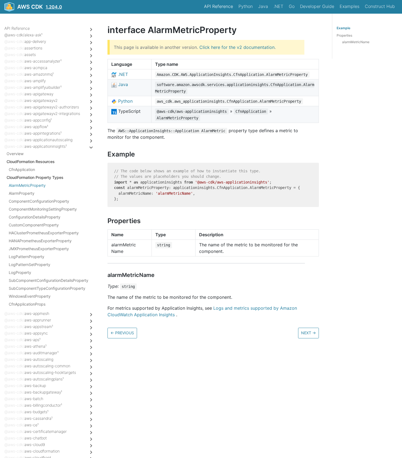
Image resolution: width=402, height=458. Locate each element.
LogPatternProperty (26, 256)
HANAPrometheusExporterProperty (40, 240)
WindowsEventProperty (30, 296)
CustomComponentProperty (34, 225)
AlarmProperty (21, 193)
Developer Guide (317, 6)
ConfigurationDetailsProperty (34, 217)
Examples (349, 6)
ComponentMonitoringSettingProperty (43, 209)
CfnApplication (22, 169)
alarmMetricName (355, 42)
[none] (104, 30)
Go (292, 6)
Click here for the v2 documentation (237, 47)
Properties (344, 35)
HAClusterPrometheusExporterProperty (44, 233)
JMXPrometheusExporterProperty (39, 248)
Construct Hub (380, 6)
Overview (15, 153)
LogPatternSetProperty (29, 264)
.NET (278, 6)
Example (343, 28)
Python (245, 6)
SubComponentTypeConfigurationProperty (47, 288)
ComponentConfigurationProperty (39, 201)
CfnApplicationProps (27, 304)
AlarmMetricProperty (27, 185)
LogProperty (20, 272)
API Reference (218, 6)
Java (263, 6)
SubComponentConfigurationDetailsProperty (48, 280)
